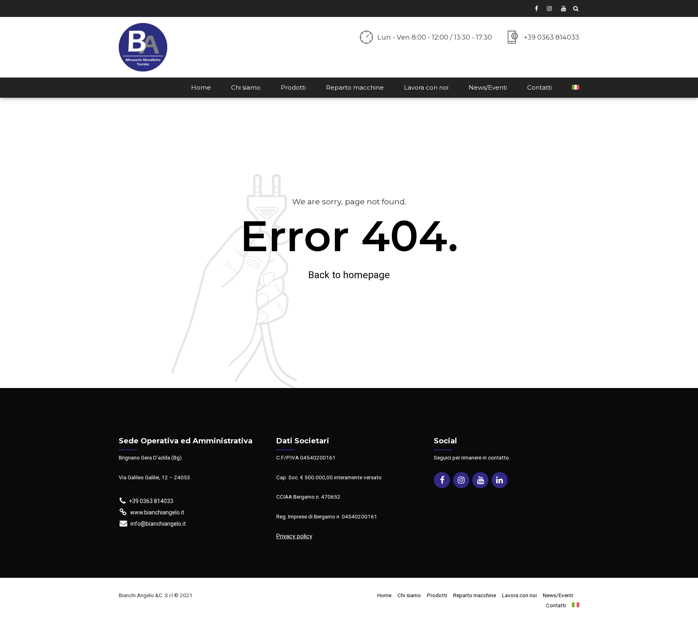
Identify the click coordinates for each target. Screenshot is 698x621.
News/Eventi (488, 87)
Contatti (539, 87)
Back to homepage (349, 275)
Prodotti (293, 87)
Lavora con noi (426, 87)
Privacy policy (294, 536)
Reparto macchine (355, 87)
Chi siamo (246, 87)
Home (201, 87)
